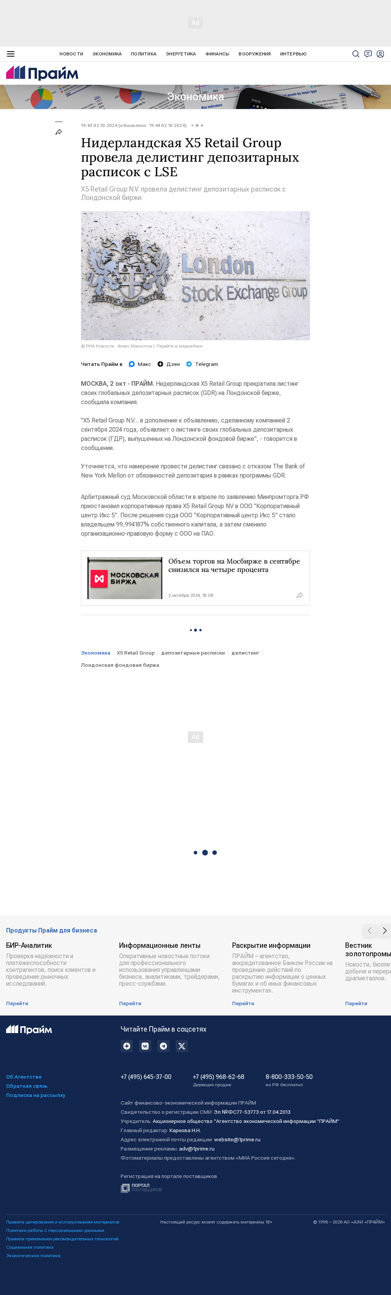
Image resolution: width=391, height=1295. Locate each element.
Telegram (206, 364)
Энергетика (181, 54)
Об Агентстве (24, 1077)
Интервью (293, 54)
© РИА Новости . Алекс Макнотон (116, 346)
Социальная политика (29, 1247)
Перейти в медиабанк (180, 346)
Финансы (217, 54)
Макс (144, 364)
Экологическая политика (33, 1255)
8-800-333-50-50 (289, 1080)
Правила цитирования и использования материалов (63, 1222)
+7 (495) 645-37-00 (146, 1077)
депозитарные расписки (193, 653)
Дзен (173, 364)
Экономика (107, 54)
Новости (71, 54)
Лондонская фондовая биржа (120, 665)
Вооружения (255, 54)
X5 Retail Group (136, 653)
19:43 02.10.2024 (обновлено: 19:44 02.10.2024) (134, 125)
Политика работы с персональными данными (55, 1230)
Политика (144, 54)
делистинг (245, 653)
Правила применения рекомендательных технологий (62, 1238)
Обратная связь (27, 1086)
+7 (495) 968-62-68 (218, 1080)
